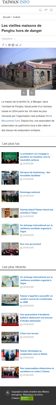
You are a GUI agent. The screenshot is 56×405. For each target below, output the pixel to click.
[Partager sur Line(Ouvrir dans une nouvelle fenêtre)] (9, 44)
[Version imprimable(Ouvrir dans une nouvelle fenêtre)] (17, 44)
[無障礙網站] (26, 398)
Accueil (6, 16)
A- (24, 92)
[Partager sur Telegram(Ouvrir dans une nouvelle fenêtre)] (13, 44)
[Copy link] (20, 44)
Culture (16, 16)
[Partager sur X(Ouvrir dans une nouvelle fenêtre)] (6, 44)
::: (3, 1)
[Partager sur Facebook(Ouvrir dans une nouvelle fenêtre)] (2, 44)
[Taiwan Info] (17, 3)
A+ (32, 92)
